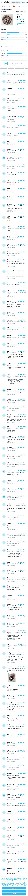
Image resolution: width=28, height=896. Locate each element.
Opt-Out (14, 891)
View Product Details (21, 24)
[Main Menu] (1, 2)
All (6, 63)
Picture (11, 63)
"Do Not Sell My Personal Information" (14, 885)
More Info (14, 893)
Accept (14, 888)
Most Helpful (19, 63)
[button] (21, 2)
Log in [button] (23, 2)
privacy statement (13, 879)
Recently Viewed (22, 6)
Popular (3, 6)
